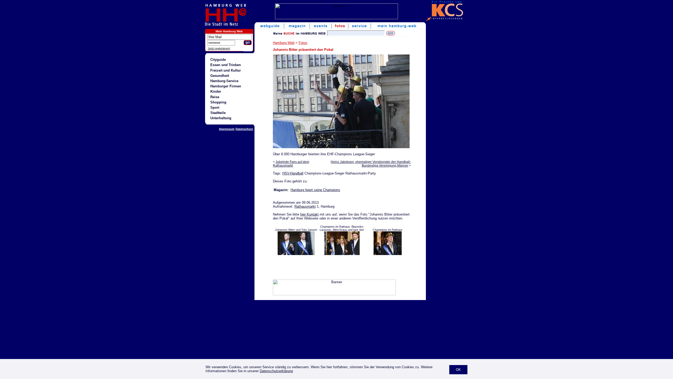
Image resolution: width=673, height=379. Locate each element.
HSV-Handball (292, 173)
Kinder (215, 91)
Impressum (226, 129)
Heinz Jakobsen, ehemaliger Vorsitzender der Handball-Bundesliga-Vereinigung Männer (371, 163)
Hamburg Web (283, 43)
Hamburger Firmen (225, 86)
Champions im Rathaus (387, 229)
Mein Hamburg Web (229, 31)
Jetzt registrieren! (219, 48)
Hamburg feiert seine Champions (315, 190)
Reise (214, 97)
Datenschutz (244, 129)
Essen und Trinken (225, 65)
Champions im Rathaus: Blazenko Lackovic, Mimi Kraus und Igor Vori (342, 228)
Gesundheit (219, 76)
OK (458, 370)
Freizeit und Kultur (225, 70)
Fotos (303, 43)
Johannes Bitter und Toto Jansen (296, 229)
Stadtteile (218, 113)
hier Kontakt (309, 214)
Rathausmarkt (305, 206)
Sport (214, 107)
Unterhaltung (220, 118)
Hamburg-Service (224, 81)
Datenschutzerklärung (276, 371)
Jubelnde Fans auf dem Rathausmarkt (291, 163)
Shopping (218, 102)
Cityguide (218, 60)
